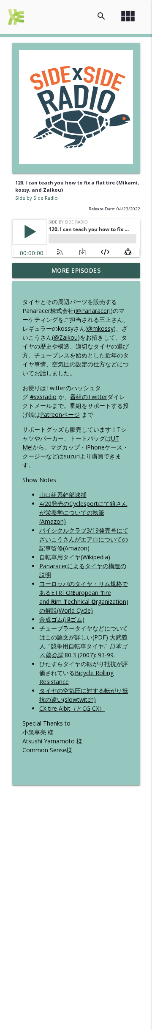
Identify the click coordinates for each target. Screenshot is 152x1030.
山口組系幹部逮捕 (63, 495)
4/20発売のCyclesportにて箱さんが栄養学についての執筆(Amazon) (83, 512)
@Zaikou (66, 337)
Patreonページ (60, 414)
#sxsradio (43, 397)
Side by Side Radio (36, 198)
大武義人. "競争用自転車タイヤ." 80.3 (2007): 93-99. (83, 646)
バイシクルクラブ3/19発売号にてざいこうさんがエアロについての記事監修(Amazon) (83, 539)
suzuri (72, 456)
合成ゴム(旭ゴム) (61, 619)
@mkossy (100, 328)
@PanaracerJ (93, 311)
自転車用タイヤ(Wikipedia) (74, 557)
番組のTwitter (88, 397)
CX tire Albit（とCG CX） (72, 708)
